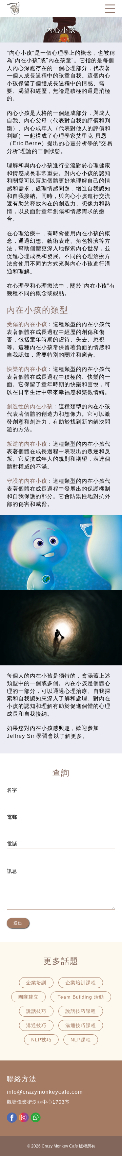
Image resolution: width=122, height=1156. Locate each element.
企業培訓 (36, 982)
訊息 (12, 871)
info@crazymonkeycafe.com (45, 1092)
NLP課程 (80, 1039)
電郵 (12, 817)
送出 (18, 923)
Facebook (12, 1117)
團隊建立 (28, 997)
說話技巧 (36, 1011)
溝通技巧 (36, 1025)
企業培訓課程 (80, 982)
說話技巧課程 (80, 1011)
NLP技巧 (41, 1039)
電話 (12, 844)
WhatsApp (35, 1117)
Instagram (24, 1117)
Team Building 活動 (81, 997)
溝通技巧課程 (80, 1025)
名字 (12, 790)
